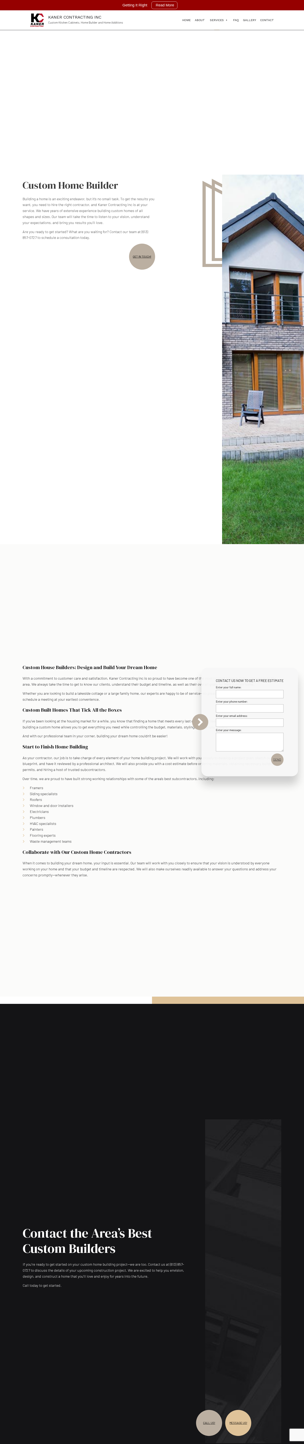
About (200, 20)
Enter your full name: (229, 687)
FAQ (236, 20)
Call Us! (209, 1423)
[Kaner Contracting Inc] (37, 20)
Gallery (249, 20)
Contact (267, 20)
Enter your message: (229, 730)
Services (217, 20)
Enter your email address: (232, 716)
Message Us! (238, 1423)
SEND (277, 759)
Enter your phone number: (232, 701)
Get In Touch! (142, 256)
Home (186, 20)
